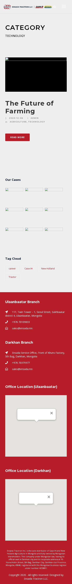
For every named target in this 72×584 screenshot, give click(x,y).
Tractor (12, 276)
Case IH (28, 268)
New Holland (48, 268)
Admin (35, 118)
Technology (36, 122)
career (12, 268)
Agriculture (18, 122)
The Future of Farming (29, 107)
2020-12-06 (16, 118)
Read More (17, 137)
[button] (36, 423)
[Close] (51, 413)
